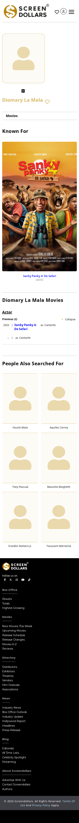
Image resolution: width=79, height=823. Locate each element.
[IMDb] (23, 90)
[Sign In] (63, 11)
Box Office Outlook (14, 712)
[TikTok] (29, 580)
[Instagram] (17, 580)
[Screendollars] (26, 11)
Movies (12, 116)
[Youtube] (22, 580)
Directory (8, 657)
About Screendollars (16, 771)
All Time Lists (10, 752)
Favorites (56, 12)
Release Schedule (13, 635)
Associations (10, 689)
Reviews (7, 648)
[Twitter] (10, 579)
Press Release (11, 730)
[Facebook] (5, 580)
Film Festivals (10, 685)
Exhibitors (8, 671)
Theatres (7, 676)
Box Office (9, 590)
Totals (6, 603)
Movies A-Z (9, 644)
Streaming (9, 761)
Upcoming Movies (14, 630)
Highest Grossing (13, 608)
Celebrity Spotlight (14, 757)
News (6, 698)
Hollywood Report (14, 721)
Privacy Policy (41, 805)
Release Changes (13, 639)
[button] (47, 102)
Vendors (7, 680)
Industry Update (12, 716)
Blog (5, 739)
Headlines (8, 725)
